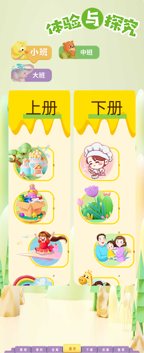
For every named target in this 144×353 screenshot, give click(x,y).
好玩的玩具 (54, 276)
